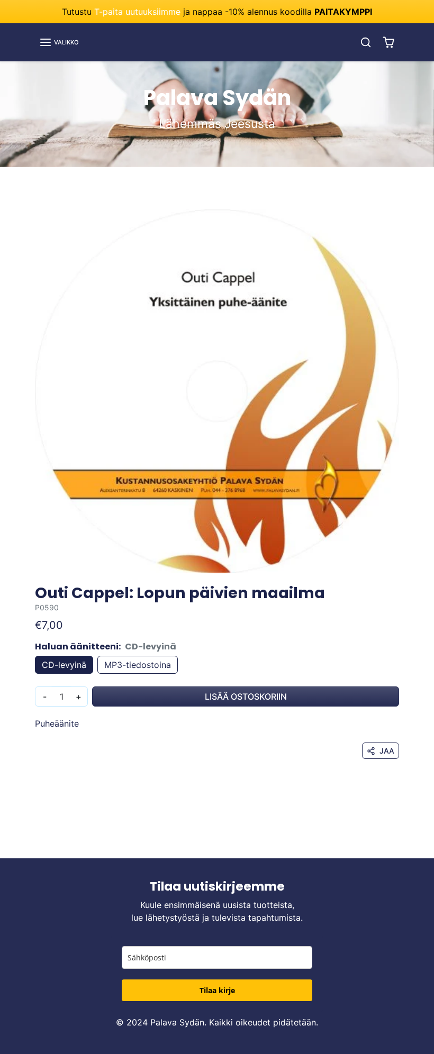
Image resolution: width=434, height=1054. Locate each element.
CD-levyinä (64, 664)
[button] (59, 42)
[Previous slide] (38, 842)
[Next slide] (395, 842)
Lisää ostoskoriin (246, 696)
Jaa (386, 750)
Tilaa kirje (217, 990)
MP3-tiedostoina (137, 664)
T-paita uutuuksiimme (137, 11)
